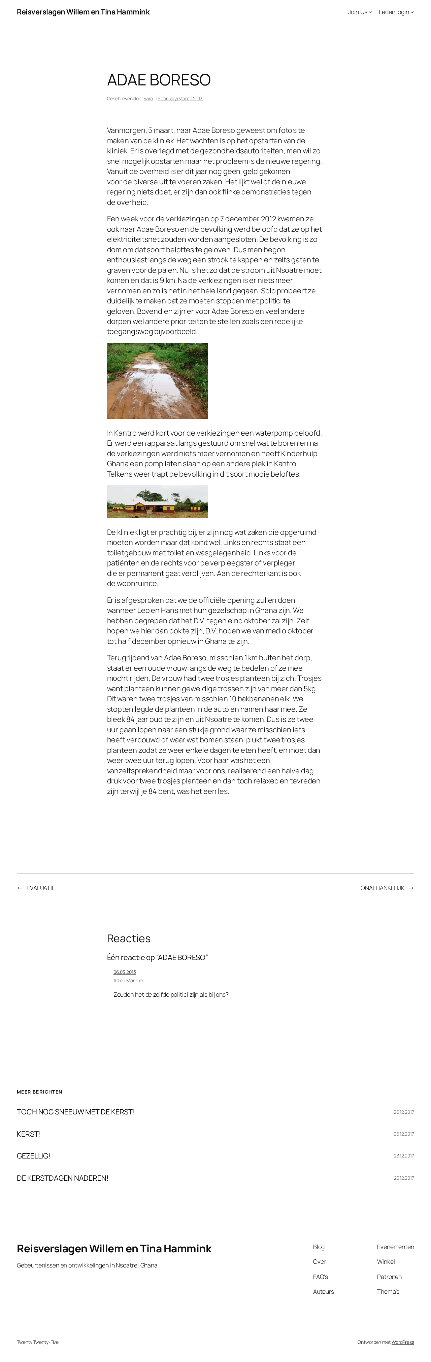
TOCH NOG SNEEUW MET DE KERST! (76, 1112)
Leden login (394, 12)
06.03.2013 (124, 972)
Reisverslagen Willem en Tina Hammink (83, 12)
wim (148, 98)
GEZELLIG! (34, 1156)
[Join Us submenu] (370, 12)
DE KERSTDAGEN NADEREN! (63, 1178)
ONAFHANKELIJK (382, 888)
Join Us (357, 12)
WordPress (403, 1342)
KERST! (29, 1134)
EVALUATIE (41, 888)
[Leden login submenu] (412, 12)
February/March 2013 (180, 98)
